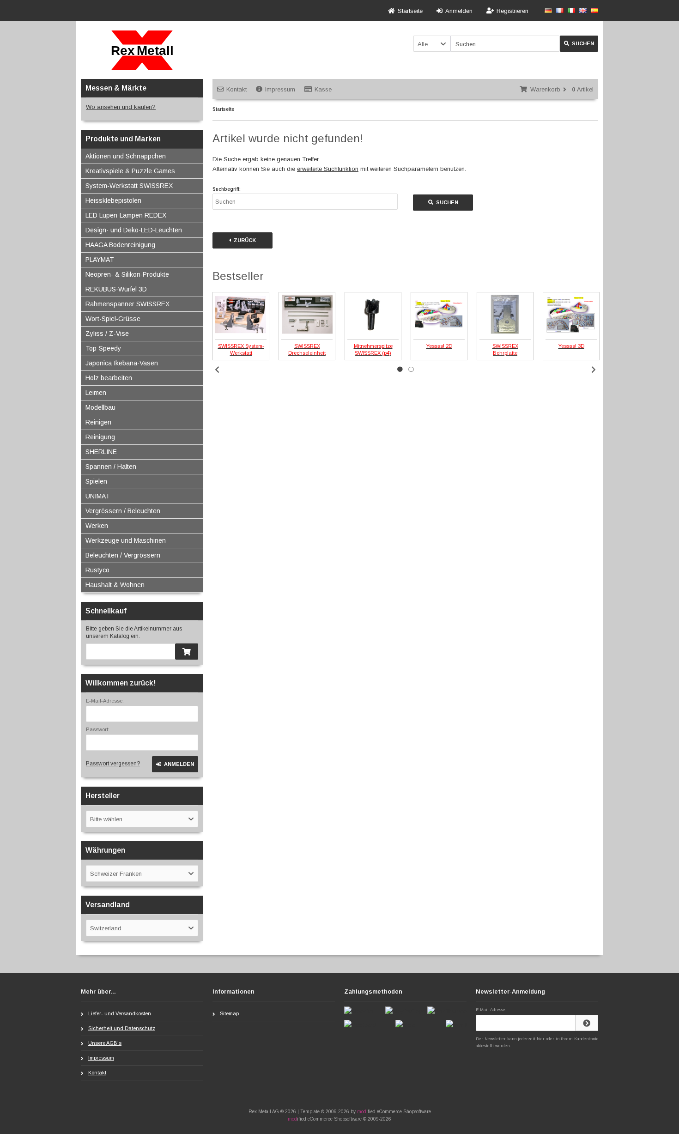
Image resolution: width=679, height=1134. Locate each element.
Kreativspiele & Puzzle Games (130, 171)
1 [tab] (400, 369)
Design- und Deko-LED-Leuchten (133, 230)
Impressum (280, 89)
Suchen (579, 43)
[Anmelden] (587, 1023)
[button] (431, 44)
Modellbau (100, 407)
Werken (96, 525)
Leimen (95, 392)
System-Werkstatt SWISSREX (129, 185)
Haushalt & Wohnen (115, 584)
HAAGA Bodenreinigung (120, 245)
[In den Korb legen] (187, 651)
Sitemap (229, 1013)
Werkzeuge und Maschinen (125, 540)
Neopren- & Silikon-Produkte (127, 274)
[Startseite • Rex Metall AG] (142, 50)
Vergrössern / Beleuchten (122, 511)
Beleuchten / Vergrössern (122, 555)
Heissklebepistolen (113, 200)
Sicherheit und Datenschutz (121, 1028)
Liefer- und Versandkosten (119, 1013)
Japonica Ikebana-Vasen (121, 363)
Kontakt (236, 89)
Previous (217, 369)
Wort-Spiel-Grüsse (112, 318)
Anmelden (175, 764)
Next (593, 369)
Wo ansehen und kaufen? (121, 106)
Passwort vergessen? (113, 763)
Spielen (96, 481)
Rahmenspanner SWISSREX (127, 304)
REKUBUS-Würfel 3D (116, 289)
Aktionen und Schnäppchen (125, 156)
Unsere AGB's (104, 1043)
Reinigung (100, 437)
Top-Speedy (103, 348)
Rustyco (97, 570)
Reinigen (98, 422)
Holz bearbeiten (108, 378)
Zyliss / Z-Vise (107, 333)
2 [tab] (411, 369)
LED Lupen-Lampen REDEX (125, 215)
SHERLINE (101, 451)
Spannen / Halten (110, 466)
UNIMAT (97, 496)
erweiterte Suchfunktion (327, 168)
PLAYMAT (99, 259)
